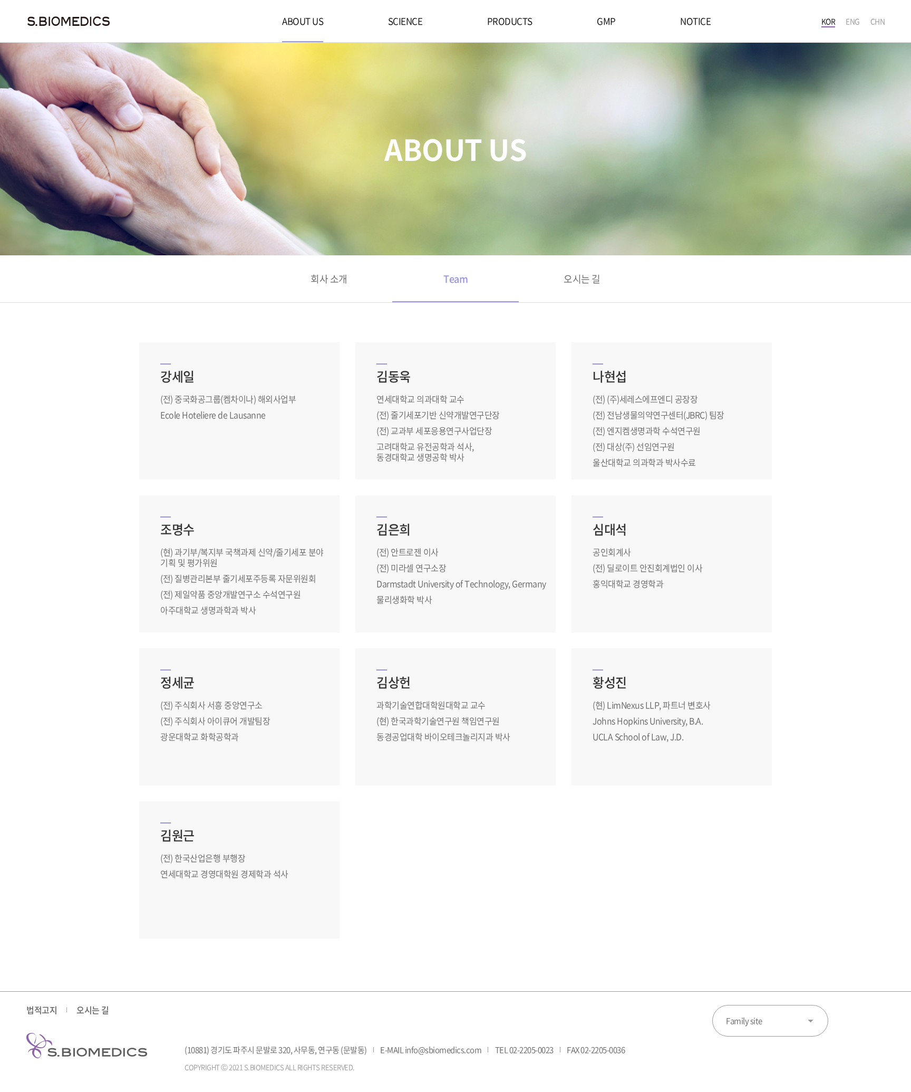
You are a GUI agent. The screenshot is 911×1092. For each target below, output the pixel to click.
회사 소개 (329, 279)
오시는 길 (582, 279)
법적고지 (41, 1009)
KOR (828, 21)
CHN (877, 21)
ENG (853, 21)
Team (455, 279)
